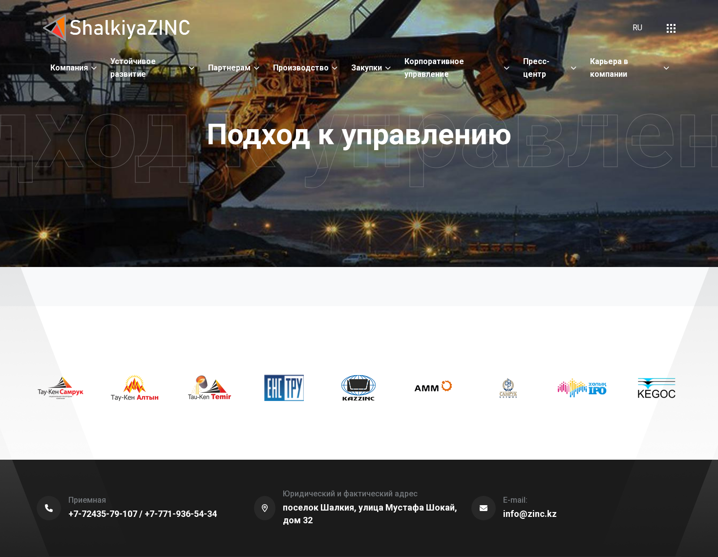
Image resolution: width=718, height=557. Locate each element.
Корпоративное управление (434, 68)
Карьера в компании (609, 68)
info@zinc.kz (530, 514)
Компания (69, 67)
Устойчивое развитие (133, 68)
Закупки (366, 67)
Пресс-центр (536, 68)
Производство (301, 67)
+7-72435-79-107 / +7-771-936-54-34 (142, 514)
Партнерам (229, 67)
